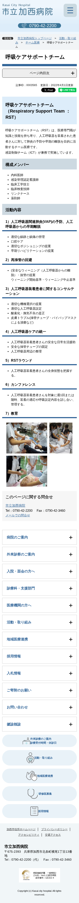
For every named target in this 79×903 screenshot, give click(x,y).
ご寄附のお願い (19, 690)
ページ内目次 (39, 73)
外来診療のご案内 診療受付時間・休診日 (43, 740)
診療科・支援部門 (21, 588)
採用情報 (14, 656)
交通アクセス (53, 834)
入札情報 (14, 673)
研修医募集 (45, 793)
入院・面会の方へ (21, 571)
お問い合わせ (17, 707)
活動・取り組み (19, 622)
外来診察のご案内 (21, 554)
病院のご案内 (17, 537)
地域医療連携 (17, 639)
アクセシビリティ (28, 834)
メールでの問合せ (17, 515)
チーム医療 (32, 42)
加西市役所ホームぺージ (21, 829)
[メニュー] (70, 10)
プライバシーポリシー (54, 829)
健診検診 (14, 724)
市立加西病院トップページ (35, 38)
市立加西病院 (15, 505)
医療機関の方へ (19, 605)
